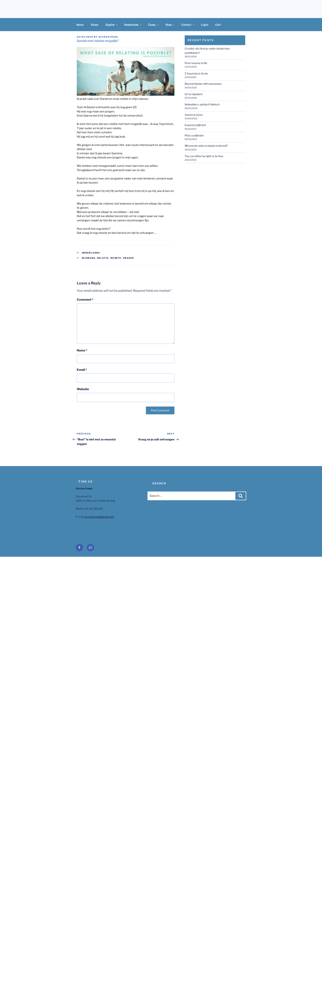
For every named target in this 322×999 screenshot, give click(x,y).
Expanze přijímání (195, 125)
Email (82, 370)
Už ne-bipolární (193, 94)
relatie (103, 258)
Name (82, 350)
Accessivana (108, 37)
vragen (128, 258)
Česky (152, 24)
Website (83, 389)
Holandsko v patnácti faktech (202, 104)
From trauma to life (196, 63)
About (94, 24)
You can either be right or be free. (204, 156)
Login (204, 24)
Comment (85, 299)
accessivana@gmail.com (99, 516)
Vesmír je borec (194, 114)
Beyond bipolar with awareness (203, 83)
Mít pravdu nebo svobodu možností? (206, 145)
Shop (168, 24)
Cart (218, 24)
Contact (186, 24)
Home (80, 24)
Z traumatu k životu (196, 73)
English (110, 24)
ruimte (116, 258)
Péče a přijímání (194, 135)
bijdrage (88, 258)
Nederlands (131, 24)
